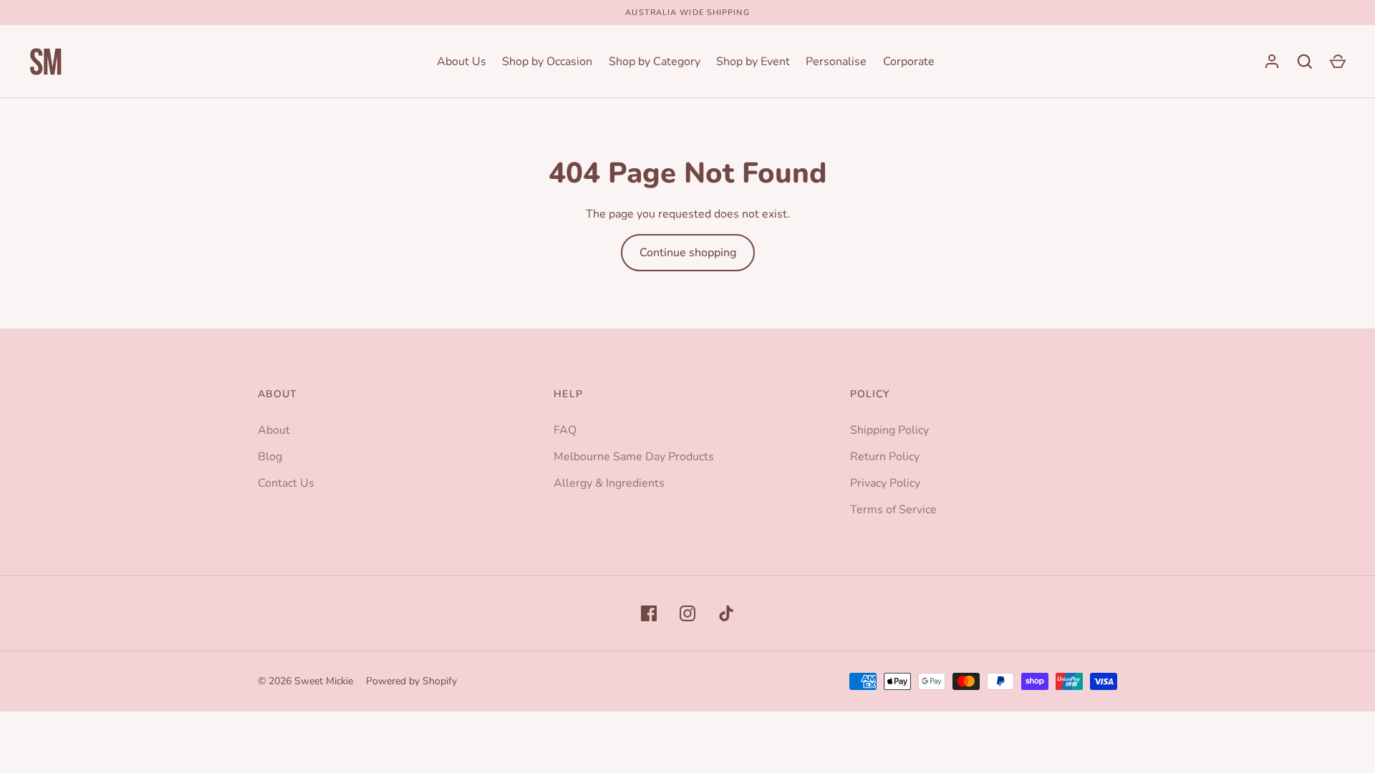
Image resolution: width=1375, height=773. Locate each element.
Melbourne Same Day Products (634, 457)
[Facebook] (649, 613)
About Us (461, 61)
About (274, 430)
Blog (270, 457)
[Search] (1305, 61)
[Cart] (1338, 61)
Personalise (836, 61)
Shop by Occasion (547, 61)
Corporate (909, 61)
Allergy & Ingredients (609, 483)
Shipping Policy (889, 430)
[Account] (1272, 61)
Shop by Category (654, 61)
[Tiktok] (726, 613)
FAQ (565, 430)
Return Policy (885, 457)
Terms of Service (893, 509)
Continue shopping (688, 253)
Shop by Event (753, 61)
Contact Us (286, 483)
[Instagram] (687, 613)
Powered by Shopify (411, 681)
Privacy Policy (885, 483)
